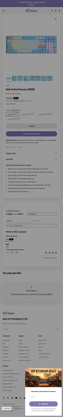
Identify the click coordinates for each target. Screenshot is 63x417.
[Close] (58, 371)
